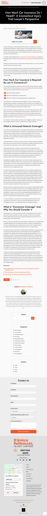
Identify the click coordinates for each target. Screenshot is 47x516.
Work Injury (17, 351)
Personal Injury (18, 345)
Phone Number (14, 396)
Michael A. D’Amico (26, 287)
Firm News (17, 336)
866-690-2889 (26, 455)
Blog (5, 7)
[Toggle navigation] (44, 2)
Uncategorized (18, 349)
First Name (14, 383)
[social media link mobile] (17, 460)
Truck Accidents (18, 347)
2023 (16, 371)
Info (8, 492)
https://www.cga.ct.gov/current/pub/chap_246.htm (17, 272)
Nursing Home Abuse (19, 343)
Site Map (28, 476)
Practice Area (14, 408)
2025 (16, 367)
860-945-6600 (25, 451)
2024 (16, 369)
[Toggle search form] (22, 2)
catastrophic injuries (20, 116)
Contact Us (29, 474)
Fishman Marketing (27, 502)
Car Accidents (22, 28)
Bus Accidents (18, 330)
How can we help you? (16, 421)
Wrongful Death (18, 353)
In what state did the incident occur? (20, 414)
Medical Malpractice (19, 338)
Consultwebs (24, 505)
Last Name (13, 389)
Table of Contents (17, 42)
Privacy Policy (29, 478)
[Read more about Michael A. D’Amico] (23, 289)
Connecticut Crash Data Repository (28, 57)
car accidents (28, 58)
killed (10, 58)
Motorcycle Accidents (20, 341)
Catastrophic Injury (19, 334)
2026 (16, 365)
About (27, 467)
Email (12, 402)
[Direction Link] (13, 464)
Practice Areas (29, 469)
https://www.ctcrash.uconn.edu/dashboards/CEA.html (18, 274)
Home (2, 7)
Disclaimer (28, 480)
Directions (15, 492)
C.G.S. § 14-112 (24, 88)
